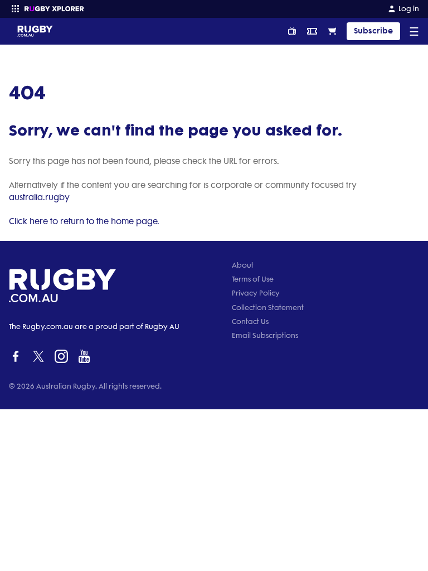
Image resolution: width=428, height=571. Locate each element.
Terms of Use (253, 279)
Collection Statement (268, 307)
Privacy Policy (256, 293)
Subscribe (373, 31)
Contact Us (250, 321)
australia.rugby (39, 197)
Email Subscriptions (265, 335)
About (243, 265)
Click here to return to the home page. (84, 221)
